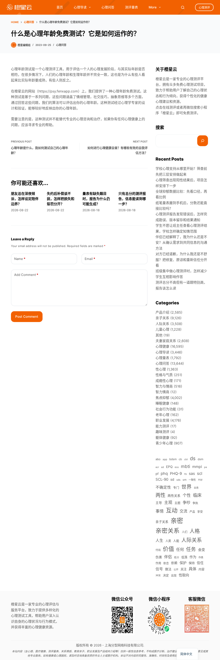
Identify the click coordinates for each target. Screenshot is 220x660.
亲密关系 (168, 530)
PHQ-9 (176, 473)
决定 (166, 575)
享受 (200, 511)
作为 (192, 557)
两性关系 (174, 496)
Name (19, 259)
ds (193, 458)
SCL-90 (162, 479)
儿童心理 (162, 329)
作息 (201, 557)
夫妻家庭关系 (166, 341)
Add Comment (26, 275)
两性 (160, 495)
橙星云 (167, 113)
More (153, 7)
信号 (159, 569)
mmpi (197, 466)
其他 (159, 335)
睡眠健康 (162, 403)
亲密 (177, 520)
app (165, 459)
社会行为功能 (166, 409)
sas (192, 473)
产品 (192, 511)
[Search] (182, 7)
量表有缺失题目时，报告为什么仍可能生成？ (96, 198)
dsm (200, 459)
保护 (183, 563)
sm (184, 479)
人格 (194, 531)
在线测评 (169, 107)
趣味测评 (162, 432)
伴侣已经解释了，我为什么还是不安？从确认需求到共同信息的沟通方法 (181, 242)
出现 (174, 575)
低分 (176, 557)
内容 (202, 569)
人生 (159, 540)
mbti (185, 466)
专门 (176, 487)
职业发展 (162, 420)
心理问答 (107, 7)
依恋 (166, 563)
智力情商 (162, 392)
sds (178, 479)
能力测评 (162, 426)
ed (162, 467)
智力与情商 (164, 386)
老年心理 (162, 415)
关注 (183, 569)
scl (199, 473)
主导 (159, 503)
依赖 (174, 563)
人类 (168, 541)
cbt (186, 459)
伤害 (159, 557)
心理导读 (80, 7)
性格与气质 (164, 375)
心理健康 (162, 346)
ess (177, 467)
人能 (176, 541)
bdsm (173, 459)
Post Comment (26, 316)
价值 (168, 549)
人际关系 (162, 324)
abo (158, 459)
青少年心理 (164, 443)
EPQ (169, 467)
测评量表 (131, 7)
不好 (200, 480)
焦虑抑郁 (162, 398)
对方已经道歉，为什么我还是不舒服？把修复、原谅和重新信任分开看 (181, 259)
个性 (187, 495)
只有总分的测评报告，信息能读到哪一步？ (132, 198)
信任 (200, 563)
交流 (183, 511)
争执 (195, 503)
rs (185, 473)
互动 (171, 510)
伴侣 (168, 557)
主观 (168, 502)
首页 (60, 7)
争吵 (186, 502)
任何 (180, 549)
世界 (186, 487)
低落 (184, 557)
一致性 (192, 479)
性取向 (184, 575)
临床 (197, 495)
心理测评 (204, 7)
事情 (160, 511)
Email (90, 259)
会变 (201, 549)
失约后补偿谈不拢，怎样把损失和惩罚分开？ (60, 198)
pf (157, 474)
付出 (158, 550)
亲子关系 (162, 318)
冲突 (158, 575)
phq (164, 473)
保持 (192, 563)
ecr (157, 467)
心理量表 (162, 358)
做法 (168, 569)
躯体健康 (162, 437)
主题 (177, 503)
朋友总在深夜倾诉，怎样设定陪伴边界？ (24, 198)
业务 (196, 487)
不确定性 (163, 487)
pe (205, 467)
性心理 (161, 369)
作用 (158, 563)
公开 (176, 569)
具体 (192, 568)
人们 (184, 531)
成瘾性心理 (164, 380)
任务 (191, 549)
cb (180, 459)
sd (172, 479)
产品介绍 (162, 312)
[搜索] (202, 140)
